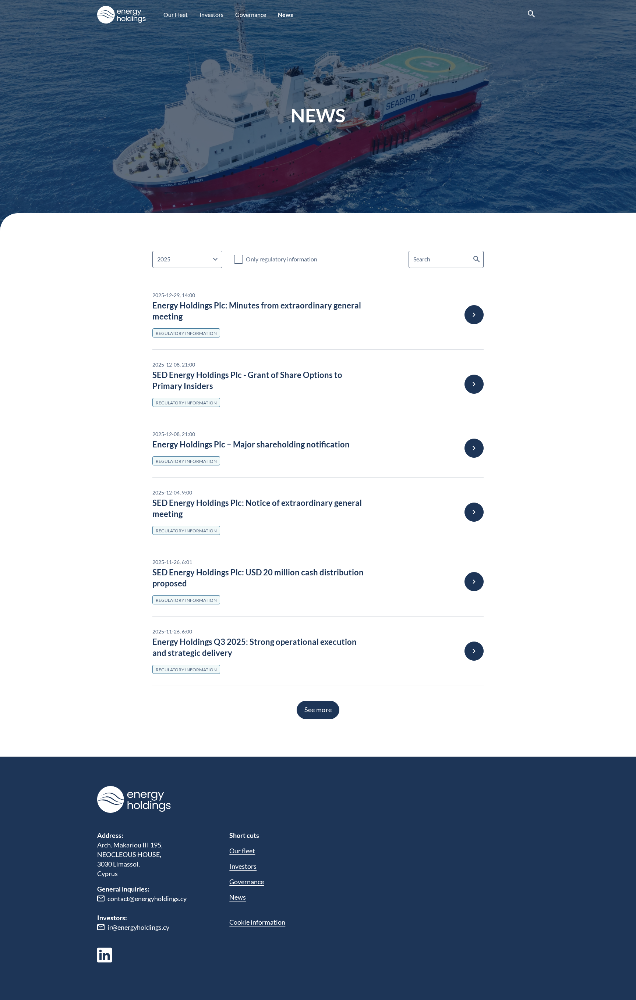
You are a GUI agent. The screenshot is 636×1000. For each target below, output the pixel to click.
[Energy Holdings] (121, 15)
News (285, 14)
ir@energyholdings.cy (138, 927)
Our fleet (242, 851)
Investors (211, 14)
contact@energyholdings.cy (147, 898)
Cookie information (257, 922)
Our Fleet (175, 14)
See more (318, 710)
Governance (250, 14)
